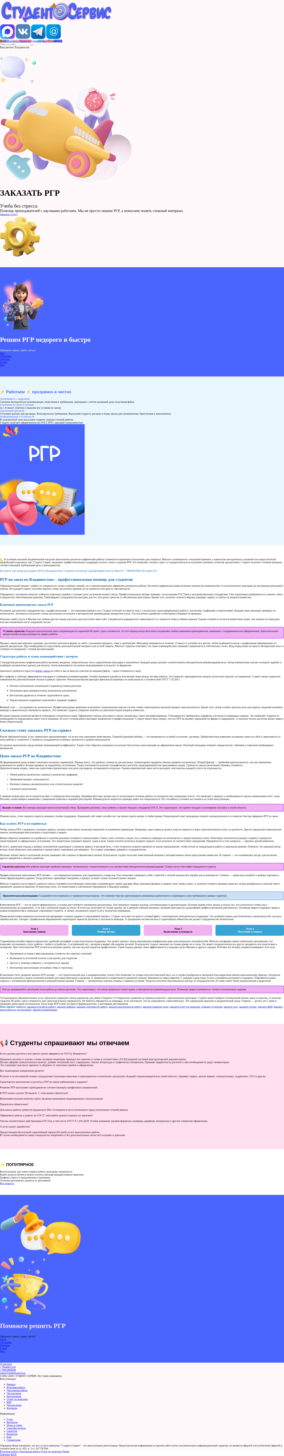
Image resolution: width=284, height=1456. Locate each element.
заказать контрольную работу (125, 1006)
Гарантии (12, 1431)
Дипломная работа (17, 1390)
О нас (10, 1419)
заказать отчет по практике (185, 1006)
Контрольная (14, 1396)
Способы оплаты (16, 1428)
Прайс (66, 1451)
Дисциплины (14, 1405)
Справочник (14, 1440)
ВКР (9, 1402)
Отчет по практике (17, 1399)
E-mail (3, 362)
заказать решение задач (155, 1006)
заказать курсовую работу (41, 1006)
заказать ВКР (265, 1006)
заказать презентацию (45, 1009)
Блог (9, 1437)
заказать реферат (66, 1006)
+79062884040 (8, 1370)
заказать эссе (231, 1006)
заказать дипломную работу (92, 1006)
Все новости (7, 1183)
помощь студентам (211, 1006)
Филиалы (12, 1408)
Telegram (5, 359)
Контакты (12, 1422)
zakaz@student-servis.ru (12, 1373)
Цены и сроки (14, 1425)
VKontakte (6, 356)
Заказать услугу (9, 214)
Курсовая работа (16, 1387)
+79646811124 (8, 1367)
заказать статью (248, 1006)
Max (2, 353)
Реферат (11, 1384)
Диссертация (14, 1393)
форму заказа (43, 670)
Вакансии (12, 1434)
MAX (3, 1339)
